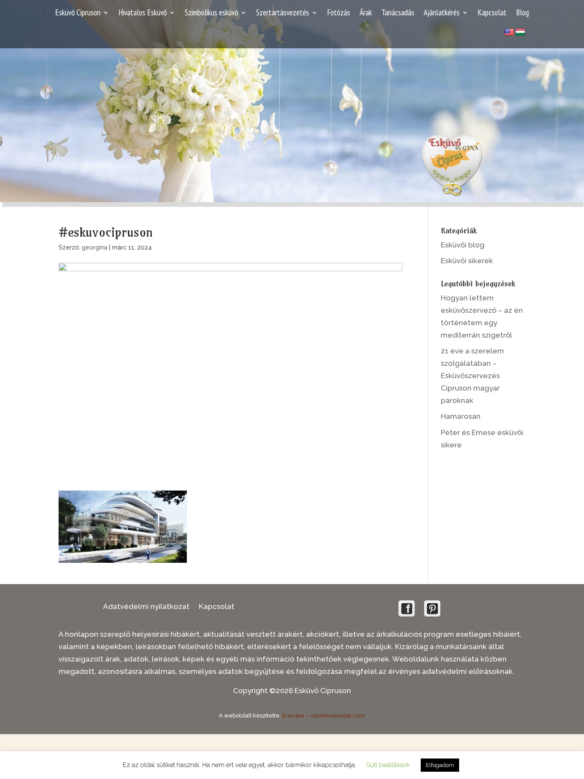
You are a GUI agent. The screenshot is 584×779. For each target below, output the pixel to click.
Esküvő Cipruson (77, 13)
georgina (94, 247)
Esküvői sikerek (467, 260)
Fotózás (338, 13)
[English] (509, 32)
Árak (366, 13)
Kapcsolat (492, 13)
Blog (522, 13)
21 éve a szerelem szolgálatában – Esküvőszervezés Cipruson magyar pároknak (472, 376)
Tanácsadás (397, 13)
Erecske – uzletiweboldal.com (323, 715)
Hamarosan (461, 416)
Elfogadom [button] (440, 765)
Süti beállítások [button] (388, 765)
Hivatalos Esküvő (142, 13)
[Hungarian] (520, 32)
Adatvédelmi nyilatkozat (146, 607)
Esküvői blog (462, 245)
